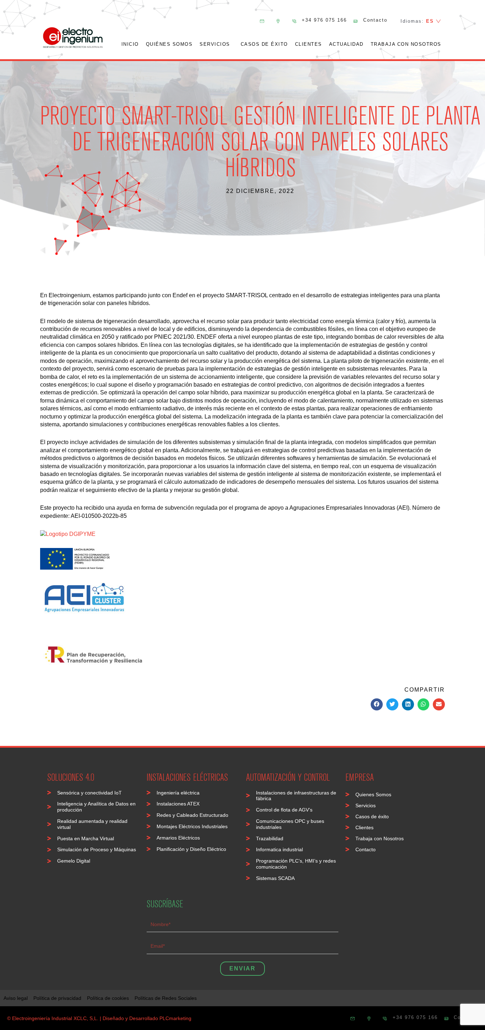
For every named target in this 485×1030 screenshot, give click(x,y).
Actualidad (346, 44)
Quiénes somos (169, 44)
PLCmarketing (175, 1018)
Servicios (215, 44)
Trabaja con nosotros (406, 44)
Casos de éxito (264, 44)
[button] (377, 704)
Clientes (308, 44)
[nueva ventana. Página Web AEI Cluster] (68, 534)
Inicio (130, 44)
